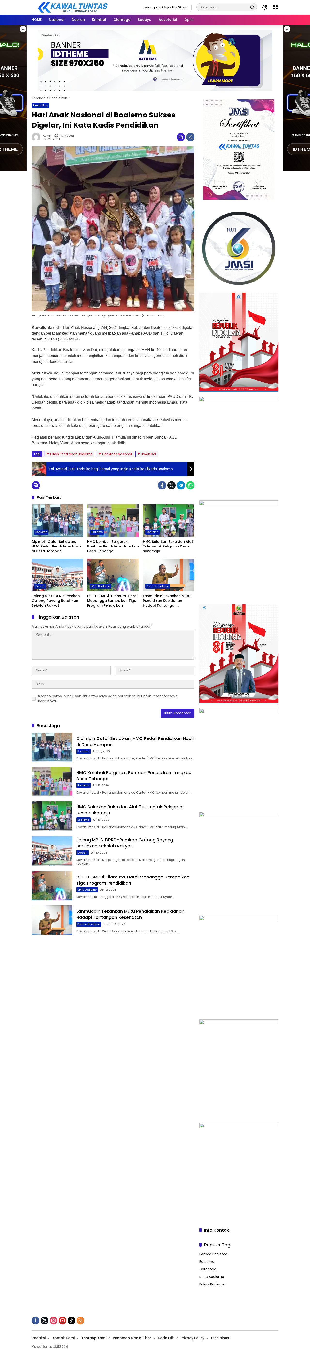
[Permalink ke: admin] (37, 137)
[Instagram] (53, 1320)
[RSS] (80, 1320)
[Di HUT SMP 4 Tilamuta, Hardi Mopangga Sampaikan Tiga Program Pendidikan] (113, 575)
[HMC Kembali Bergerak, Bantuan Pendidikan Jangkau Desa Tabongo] (113, 520)
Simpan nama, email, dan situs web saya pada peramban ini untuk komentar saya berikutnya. (108, 699)
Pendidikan (40, 105)
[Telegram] (181, 485)
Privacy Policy (192, 1337)
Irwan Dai (148, 454)
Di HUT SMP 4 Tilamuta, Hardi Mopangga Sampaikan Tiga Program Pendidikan (112, 601)
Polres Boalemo (212, 1284)
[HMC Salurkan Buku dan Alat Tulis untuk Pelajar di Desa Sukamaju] (168, 520)
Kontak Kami (63, 1337)
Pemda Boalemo (158, 586)
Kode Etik (166, 1337)
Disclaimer (220, 1337)
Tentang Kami (93, 1337)
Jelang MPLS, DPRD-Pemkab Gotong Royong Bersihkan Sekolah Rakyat (56, 601)
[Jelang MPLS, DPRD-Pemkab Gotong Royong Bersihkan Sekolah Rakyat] (57, 575)
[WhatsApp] (190, 485)
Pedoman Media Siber (132, 1337)
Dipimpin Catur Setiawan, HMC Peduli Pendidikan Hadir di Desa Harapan (57, 546)
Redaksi (39, 1337)
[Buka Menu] (275, 7)
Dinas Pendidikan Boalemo (71, 454)
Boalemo (41, 532)
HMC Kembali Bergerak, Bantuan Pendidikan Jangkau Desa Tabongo (113, 546)
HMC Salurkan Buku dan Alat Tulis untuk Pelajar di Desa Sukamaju (168, 546)
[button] (252, 7)
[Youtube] (62, 1320)
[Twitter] (171, 485)
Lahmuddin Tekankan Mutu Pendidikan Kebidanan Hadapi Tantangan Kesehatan (166, 601)
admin (47, 135)
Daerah (40, 586)
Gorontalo (207, 1269)
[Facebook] (162, 485)
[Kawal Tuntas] (72, 7)
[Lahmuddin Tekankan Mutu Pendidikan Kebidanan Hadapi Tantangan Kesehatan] (168, 575)
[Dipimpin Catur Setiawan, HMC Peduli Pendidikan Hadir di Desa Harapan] (57, 520)
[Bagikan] (190, 137)
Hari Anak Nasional (117, 454)
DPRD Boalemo (100, 586)
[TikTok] (71, 1320)
